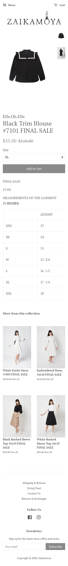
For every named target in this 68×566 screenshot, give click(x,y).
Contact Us (34, 493)
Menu (11, 5)
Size (6, 150)
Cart (62, 5)
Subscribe (55, 547)
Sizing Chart (34, 488)
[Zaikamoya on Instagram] (38, 518)
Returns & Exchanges (34, 498)
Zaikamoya (44, 558)
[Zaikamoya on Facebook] (30, 518)
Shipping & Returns (34, 483)
